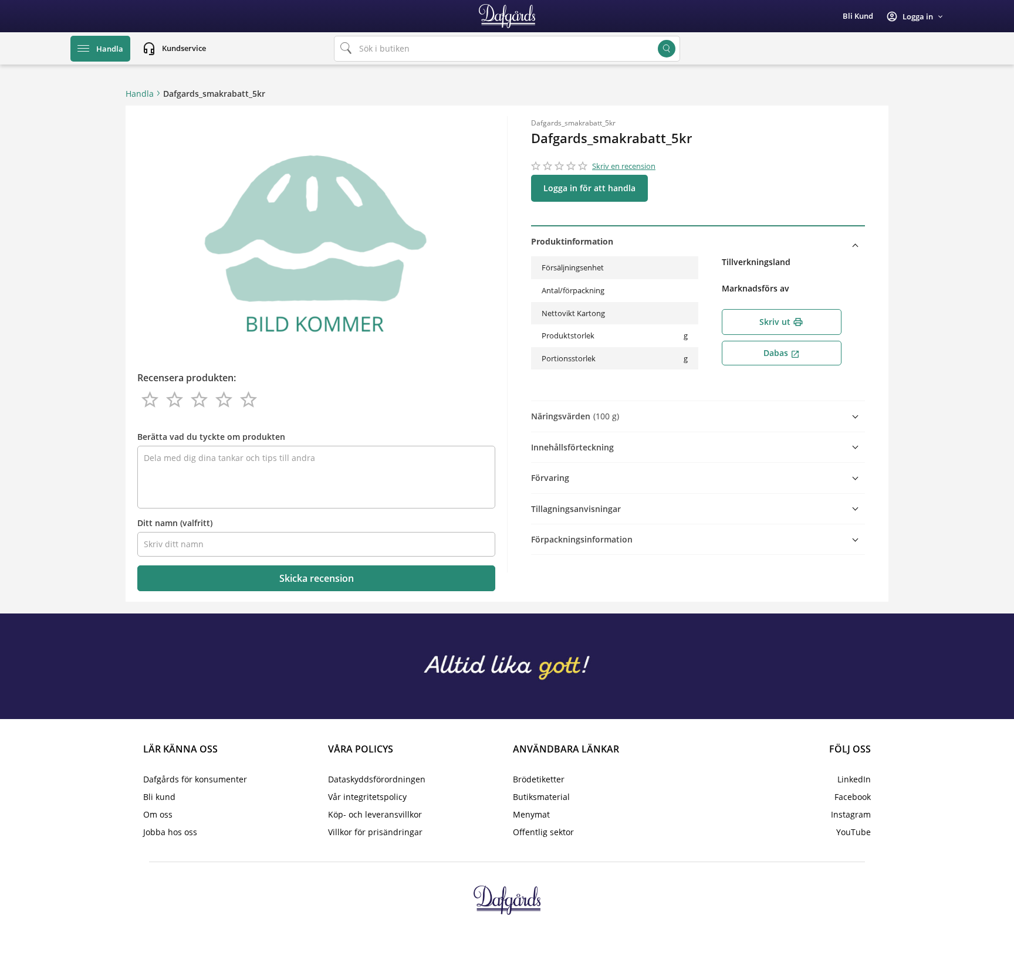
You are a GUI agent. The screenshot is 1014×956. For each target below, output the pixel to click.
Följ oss (850, 749)
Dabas (781, 352)
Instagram (851, 814)
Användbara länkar (566, 749)
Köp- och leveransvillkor (375, 814)
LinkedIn (854, 779)
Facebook (852, 796)
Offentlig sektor (543, 832)
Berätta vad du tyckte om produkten (211, 436)
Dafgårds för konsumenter (195, 779)
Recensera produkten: (186, 377)
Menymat (531, 814)
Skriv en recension (623, 166)
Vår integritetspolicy (367, 796)
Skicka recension (316, 578)
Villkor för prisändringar (375, 832)
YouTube (853, 832)
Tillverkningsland (756, 261)
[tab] (698, 241)
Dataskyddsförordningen (376, 779)
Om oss (158, 814)
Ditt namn (174, 522)
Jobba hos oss (170, 832)
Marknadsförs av (755, 288)
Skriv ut (781, 321)
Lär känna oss (180, 749)
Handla (140, 93)
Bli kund (858, 16)
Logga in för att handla (589, 188)
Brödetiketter (539, 779)
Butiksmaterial (541, 796)
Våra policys (360, 749)
